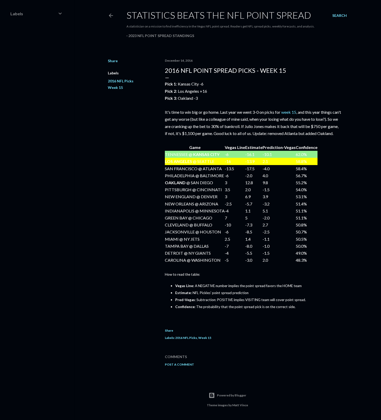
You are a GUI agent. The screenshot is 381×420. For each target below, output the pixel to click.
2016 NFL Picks (120, 81)
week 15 (288, 112)
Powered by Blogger (231, 395)
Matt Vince (240, 405)
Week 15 (115, 87)
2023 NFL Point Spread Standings (161, 35)
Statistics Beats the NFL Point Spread (218, 15)
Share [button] (113, 61)
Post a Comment (179, 364)
